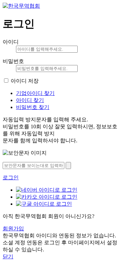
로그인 (11, 177)
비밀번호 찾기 (32, 107)
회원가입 (13, 228)
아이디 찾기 (30, 100)
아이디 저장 (25, 81)
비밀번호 (13, 61)
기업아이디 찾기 (35, 93)
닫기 (8, 256)
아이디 (11, 42)
